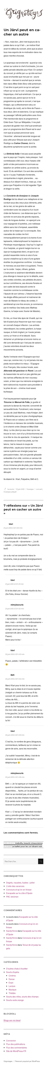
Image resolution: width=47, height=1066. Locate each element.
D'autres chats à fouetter (17, 968)
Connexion (11, 1040)
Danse (12, 979)
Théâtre (12, 993)
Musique (30, 489)
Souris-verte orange (15, 1000)
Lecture (12, 986)
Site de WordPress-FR (16, 1051)
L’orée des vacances (15, 886)
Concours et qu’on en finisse (18, 889)
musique (7, 492)
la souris (11, 489)
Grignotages (8, 1061)
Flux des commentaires (16, 1047)
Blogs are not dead (12, 1020)
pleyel (13, 492)
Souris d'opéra (12, 972)
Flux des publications (15, 1044)
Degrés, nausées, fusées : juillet (20, 882)
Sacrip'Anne (11, 930)
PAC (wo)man (12, 896)
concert (39, 489)
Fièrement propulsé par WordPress (27, 1061)
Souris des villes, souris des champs (22, 996)
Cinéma (12, 975)
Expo (11, 982)
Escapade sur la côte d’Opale (19, 893)
